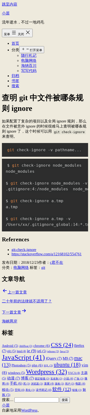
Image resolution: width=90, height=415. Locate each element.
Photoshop (21, 365)
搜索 (15, 86)
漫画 (59, 383)
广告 (79, 378)
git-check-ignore (24, 250)
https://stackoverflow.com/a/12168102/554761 (47, 254)
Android (10, 346)
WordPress (29, 410)
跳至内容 (9, 4)
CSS (62, 344)
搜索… (7, 400)
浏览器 (37, 383)
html (21, 351)
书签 (15, 81)
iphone (53, 351)
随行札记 (28, 55)
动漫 (13, 378)
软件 (61, 389)
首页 (15, 43)
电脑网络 (28, 60)
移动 (8, 390)
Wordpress (46, 371)
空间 (19, 390)
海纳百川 (28, 66)
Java (64, 351)
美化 (30, 390)
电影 (80, 383)
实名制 (56, 378)
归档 (15, 76)
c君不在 (56, 262)
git (43, 267)
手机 (16, 383)
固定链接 (42, 378)
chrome (41, 345)
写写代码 (28, 71)
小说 (68, 378)
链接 (77, 390)
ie (31, 350)
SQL (48, 365)
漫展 (49, 383)
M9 (68, 358)
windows (16, 373)
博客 (27, 378)
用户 (69, 383)
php (37, 365)
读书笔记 (43, 390)
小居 (6, 13)
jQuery (54, 358)
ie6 (41, 351)
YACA (74, 373)
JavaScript (23, 357)
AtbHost (25, 346)
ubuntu (67, 364)
